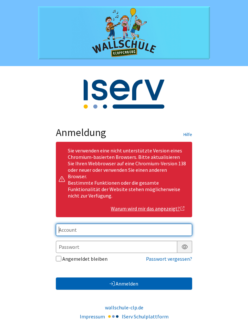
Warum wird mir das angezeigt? (145, 208)
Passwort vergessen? (169, 259)
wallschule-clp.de (124, 307)
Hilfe (187, 134)
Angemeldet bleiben (85, 259)
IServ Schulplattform (145, 316)
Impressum (92, 316)
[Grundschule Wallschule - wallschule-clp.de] (124, 32)
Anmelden (127, 283)
